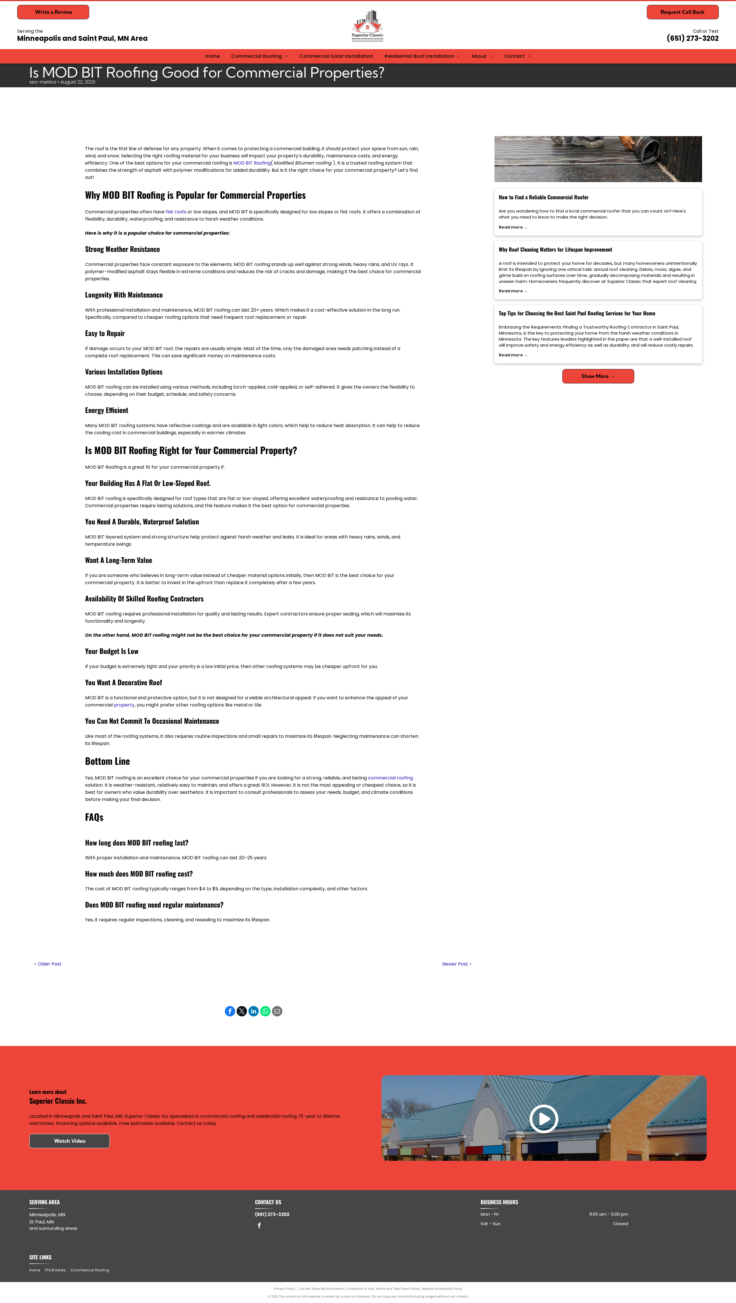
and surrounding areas (53, 1228)
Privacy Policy (284, 1288)
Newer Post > (457, 964)
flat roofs (176, 212)
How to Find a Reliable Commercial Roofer (544, 197)
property (124, 705)
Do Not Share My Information (322, 1288)
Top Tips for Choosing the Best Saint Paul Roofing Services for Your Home (577, 313)
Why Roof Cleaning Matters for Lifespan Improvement (555, 249)
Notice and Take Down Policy (397, 1288)
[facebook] (259, 1226)
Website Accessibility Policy (442, 1288)
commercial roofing (390, 778)
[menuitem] (212, 56)
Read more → (513, 227)
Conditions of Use (360, 1288)
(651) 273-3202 (693, 38)
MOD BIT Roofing (252, 163)
